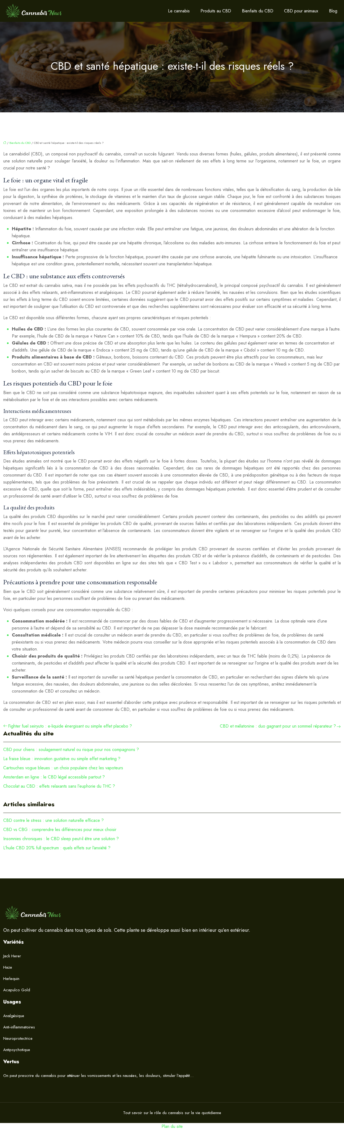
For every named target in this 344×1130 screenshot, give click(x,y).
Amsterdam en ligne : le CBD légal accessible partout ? (54, 777)
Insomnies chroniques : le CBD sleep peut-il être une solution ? (61, 839)
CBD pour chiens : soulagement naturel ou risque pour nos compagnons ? (71, 749)
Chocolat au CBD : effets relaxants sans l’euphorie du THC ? (59, 786)
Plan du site (172, 1126)
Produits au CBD (215, 11)
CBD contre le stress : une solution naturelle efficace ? (53, 820)
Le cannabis (179, 11)
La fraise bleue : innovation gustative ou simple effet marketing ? (61, 759)
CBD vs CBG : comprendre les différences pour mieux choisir (59, 829)
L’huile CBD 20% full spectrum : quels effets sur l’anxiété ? (56, 848)
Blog (333, 11)
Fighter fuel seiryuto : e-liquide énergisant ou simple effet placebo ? (70, 726)
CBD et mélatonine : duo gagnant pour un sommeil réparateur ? (278, 726)
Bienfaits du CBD (257, 11)
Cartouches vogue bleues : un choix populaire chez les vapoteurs (63, 768)
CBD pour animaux (301, 11)
